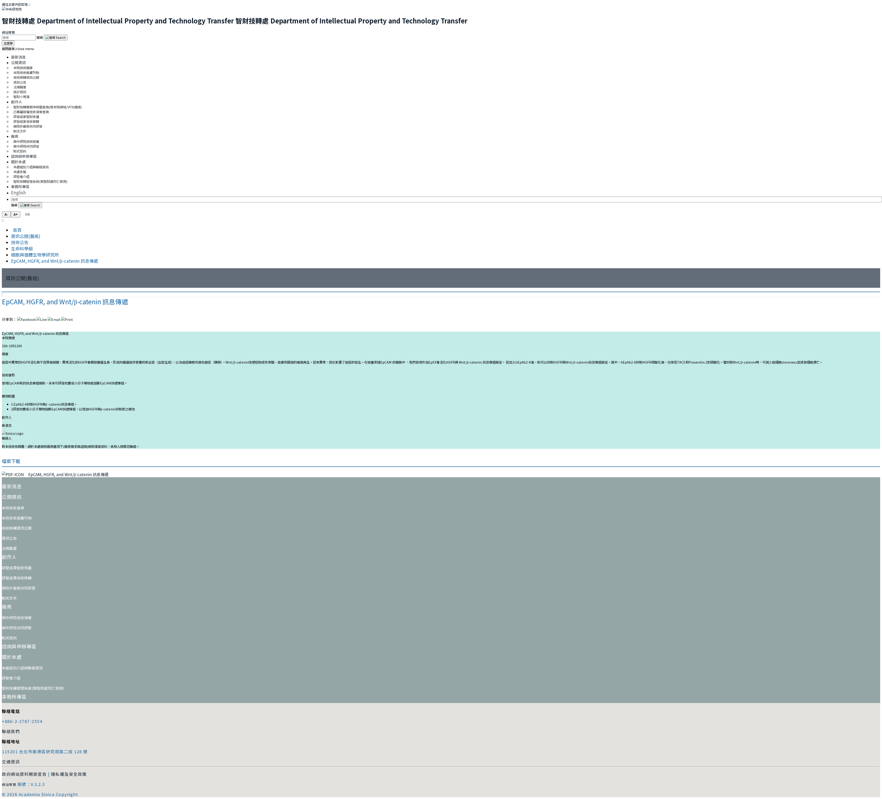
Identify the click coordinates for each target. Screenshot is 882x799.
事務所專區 (20, 186)
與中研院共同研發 (17, 627)
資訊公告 (9, 538)
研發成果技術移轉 (17, 578)
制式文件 (19, 131)
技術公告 (19, 242)
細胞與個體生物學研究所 (35, 254)
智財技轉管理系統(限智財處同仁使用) (40, 181)
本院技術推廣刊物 (17, 518)
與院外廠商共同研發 (18, 588)
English (18, 192)
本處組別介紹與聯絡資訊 (31, 166)
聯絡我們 (11, 731)
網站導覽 (8, 32)
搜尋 (40, 37)
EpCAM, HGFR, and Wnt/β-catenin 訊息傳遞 (54, 261)
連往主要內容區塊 (15, 4)
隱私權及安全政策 (69, 774)
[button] (18, 48)
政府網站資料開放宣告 (24, 774)
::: (29, 4)
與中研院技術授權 (17, 617)
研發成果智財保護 (17, 567)
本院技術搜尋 (13, 508)
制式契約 (19, 151)
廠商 (14, 136)
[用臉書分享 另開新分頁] (26, 319)
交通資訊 (11, 762)
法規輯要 (9, 548)
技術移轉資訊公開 (17, 528)
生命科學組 (22, 248)
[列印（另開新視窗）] (67, 319)
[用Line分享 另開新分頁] (42, 319)
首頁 (16, 230)
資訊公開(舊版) (25, 236)
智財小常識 (21, 96)
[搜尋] (56, 37)
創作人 (16, 101)
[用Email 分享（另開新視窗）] (54, 319)
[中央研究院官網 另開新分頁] (12, 9)
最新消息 (18, 57)
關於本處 (18, 161)
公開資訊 (18, 62)
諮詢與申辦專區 (24, 156)
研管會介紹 (11, 678)
